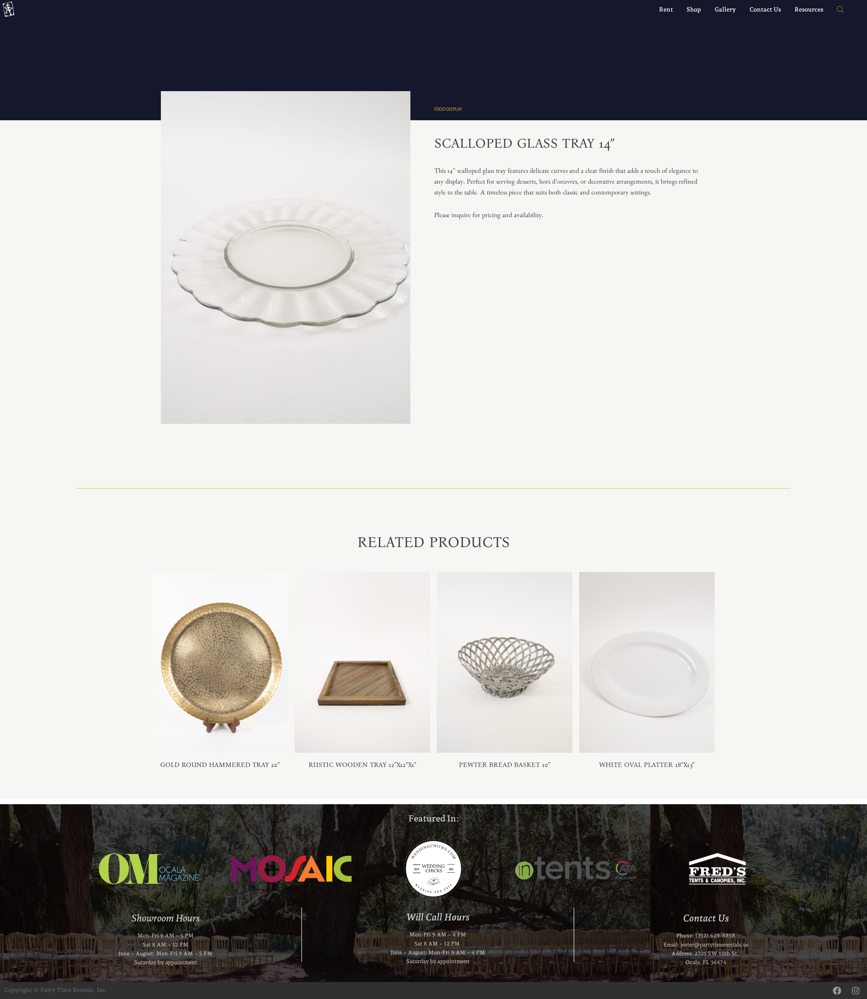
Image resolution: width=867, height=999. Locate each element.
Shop (693, 9)
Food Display (448, 109)
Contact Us (765, 9)
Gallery (725, 9)
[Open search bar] (837, 9)
